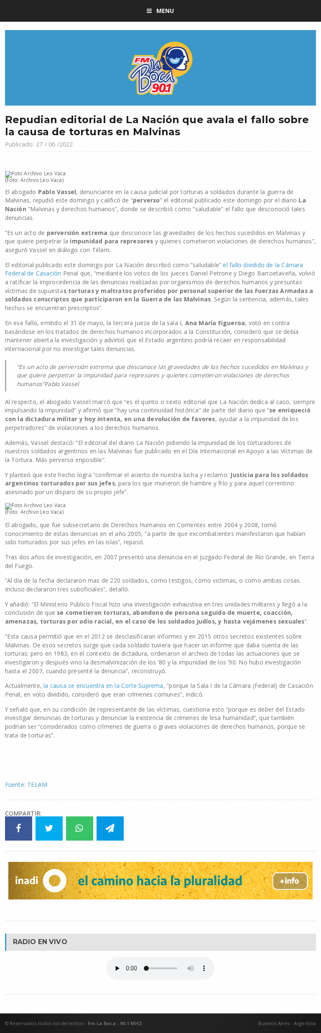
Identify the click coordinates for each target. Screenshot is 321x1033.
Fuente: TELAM (26, 784)
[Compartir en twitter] (49, 828)
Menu (165, 11)
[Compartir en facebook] (18, 828)
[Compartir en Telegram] (110, 828)
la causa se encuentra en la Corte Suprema (102, 686)
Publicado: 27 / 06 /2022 (39, 144)
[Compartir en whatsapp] (79, 828)
